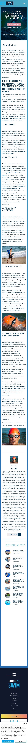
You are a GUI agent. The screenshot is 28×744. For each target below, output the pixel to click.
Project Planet (8, 173)
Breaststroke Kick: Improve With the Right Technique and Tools (18, 601)
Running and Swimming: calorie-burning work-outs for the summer (18, 594)
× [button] (26, 723)
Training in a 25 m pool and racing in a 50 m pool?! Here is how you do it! (18, 565)
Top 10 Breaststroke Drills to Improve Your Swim (18, 573)
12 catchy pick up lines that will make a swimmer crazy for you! (18, 580)
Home (24, 3)
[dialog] (14, 733)
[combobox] (24, 723)
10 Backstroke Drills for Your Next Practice (18, 551)
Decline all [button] (20, 741)
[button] (14, 738)
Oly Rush (10, 27)
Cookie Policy (14, 736)
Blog (7, 32)
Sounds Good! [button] (7, 741)
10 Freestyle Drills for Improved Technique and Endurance (18, 587)
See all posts (13, 534)
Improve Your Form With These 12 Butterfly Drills (18, 558)
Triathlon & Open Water (14, 32)
